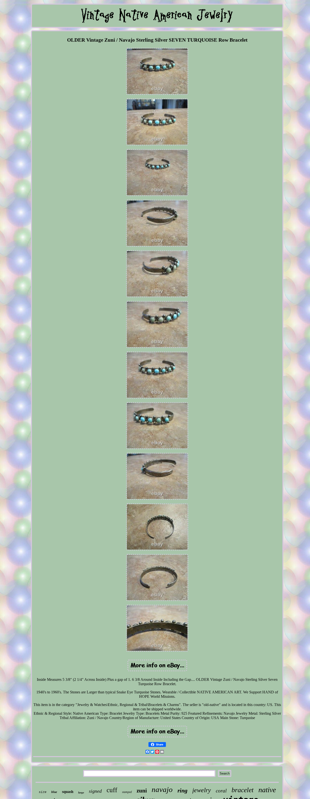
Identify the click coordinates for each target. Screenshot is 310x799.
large (81, 792)
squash (67, 792)
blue (54, 792)
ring (182, 790)
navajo (162, 789)
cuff (112, 790)
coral (221, 791)
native (267, 790)
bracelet (243, 790)
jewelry (201, 790)
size (42, 792)
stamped (127, 792)
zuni (142, 791)
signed (95, 791)
